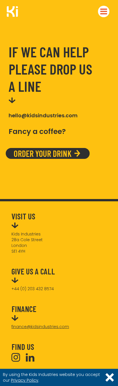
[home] (10, 11)
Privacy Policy (24, 380)
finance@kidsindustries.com (40, 327)
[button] (103, 11)
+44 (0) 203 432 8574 (32, 289)
